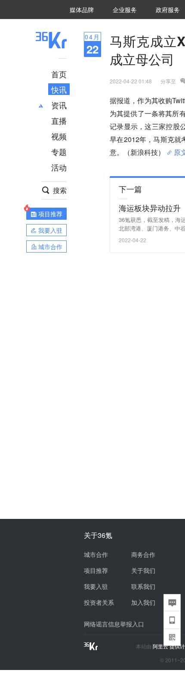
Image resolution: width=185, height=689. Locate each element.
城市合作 (96, 554)
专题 (59, 151)
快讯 (59, 89)
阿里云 (161, 646)
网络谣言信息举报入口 (114, 623)
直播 (59, 120)
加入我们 (143, 602)
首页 (59, 73)
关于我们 (143, 570)
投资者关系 (99, 602)
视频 (59, 136)
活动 (59, 167)
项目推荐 (96, 570)
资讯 (59, 105)
